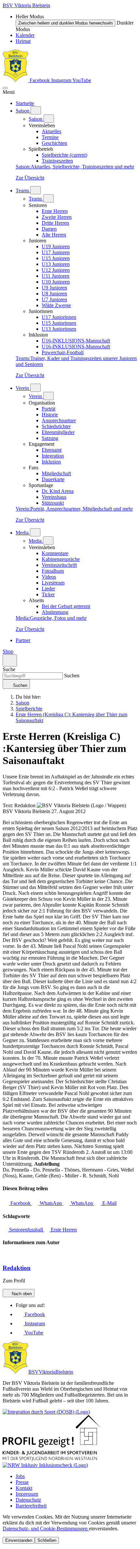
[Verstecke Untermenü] (49, 118)
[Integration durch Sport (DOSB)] (46, 1412)
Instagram (61, 80)
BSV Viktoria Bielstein (26, 5)
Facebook (39, 80)
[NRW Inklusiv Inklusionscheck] (45, 1465)
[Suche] (10, 660)
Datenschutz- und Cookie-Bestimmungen (46, 1528)
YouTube (81, 80)
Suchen (71, 675)
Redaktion (17, 1267)
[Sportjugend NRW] (51, 1459)
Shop (8, 651)
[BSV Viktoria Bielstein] (15, 80)
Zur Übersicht (30, 178)
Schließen (46, 1540)
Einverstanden (18, 1540)
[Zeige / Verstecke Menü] (5, 88)
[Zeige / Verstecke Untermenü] (36, 110)
